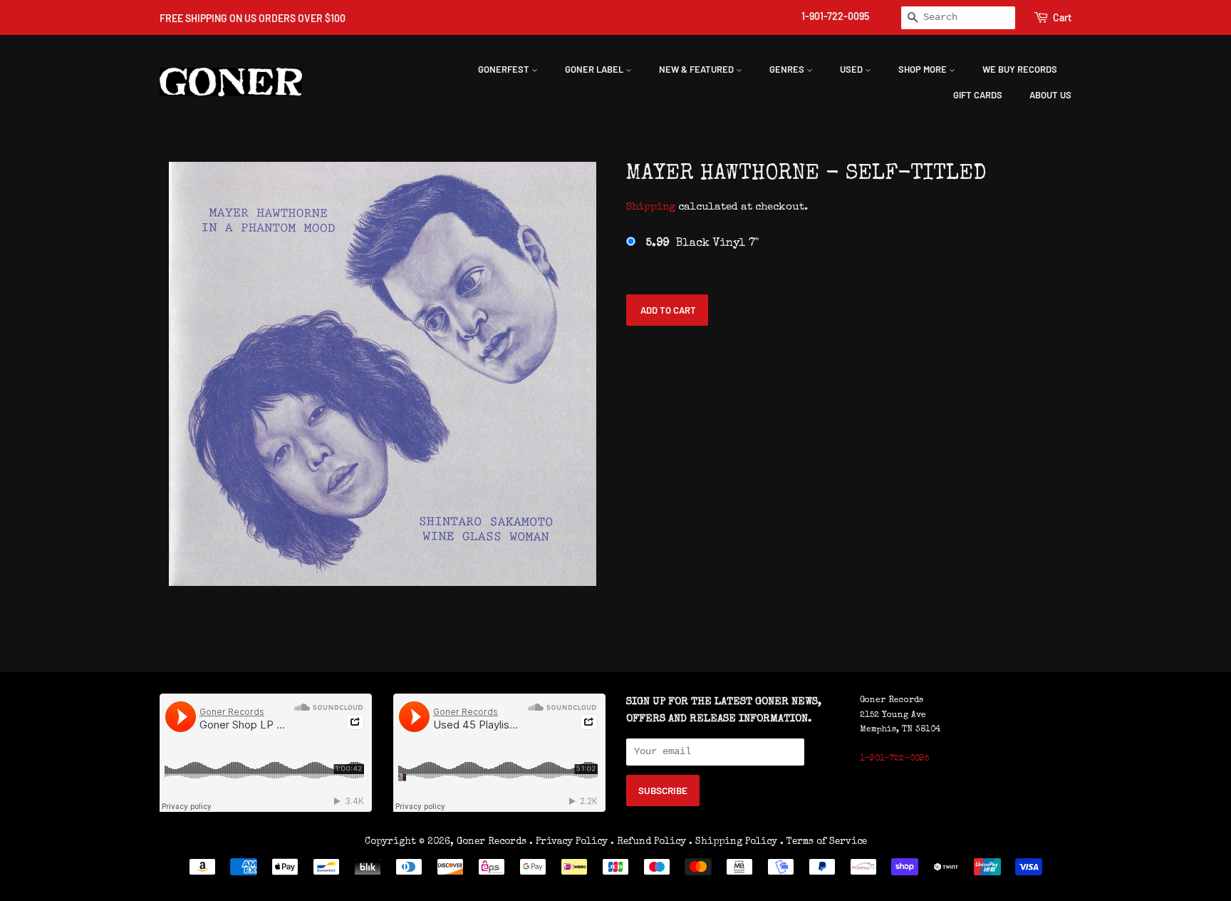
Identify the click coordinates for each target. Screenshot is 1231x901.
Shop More (923, 69)
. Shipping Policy (733, 842)
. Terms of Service (823, 842)
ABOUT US (1050, 95)
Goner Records (493, 842)
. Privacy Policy (568, 842)
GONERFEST (504, 69)
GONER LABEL (595, 69)
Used (852, 69)
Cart (1062, 17)
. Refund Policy (648, 842)
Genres (787, 69)
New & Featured (697, 69)
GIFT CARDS (977, 95)
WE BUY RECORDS (1019, 69)
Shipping (650, 207)
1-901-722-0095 (835, 16)
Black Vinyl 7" (702, 243)
